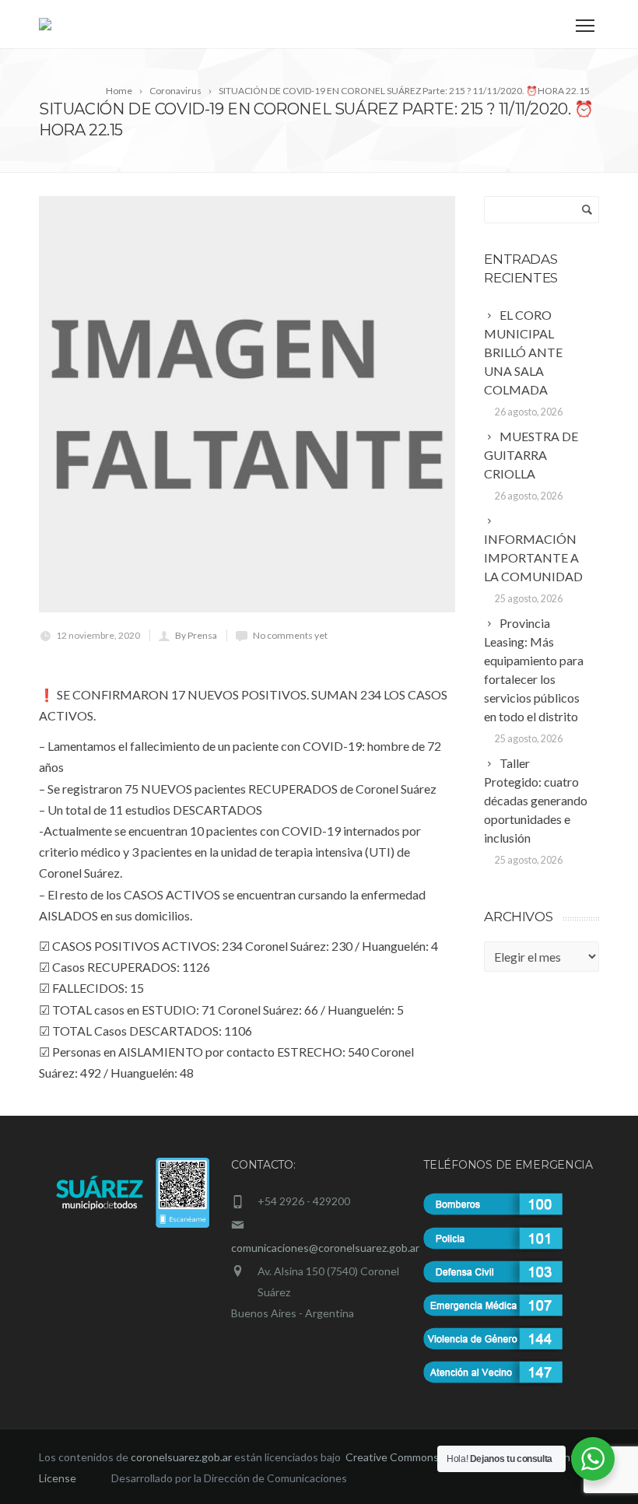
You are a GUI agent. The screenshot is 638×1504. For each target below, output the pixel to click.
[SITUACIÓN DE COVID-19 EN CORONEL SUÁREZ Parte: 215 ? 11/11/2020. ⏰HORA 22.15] (247, 404)
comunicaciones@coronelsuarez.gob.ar (325, 1247)
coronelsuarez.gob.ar (181, 1457)
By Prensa (196, 635)
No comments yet (290, 635)
